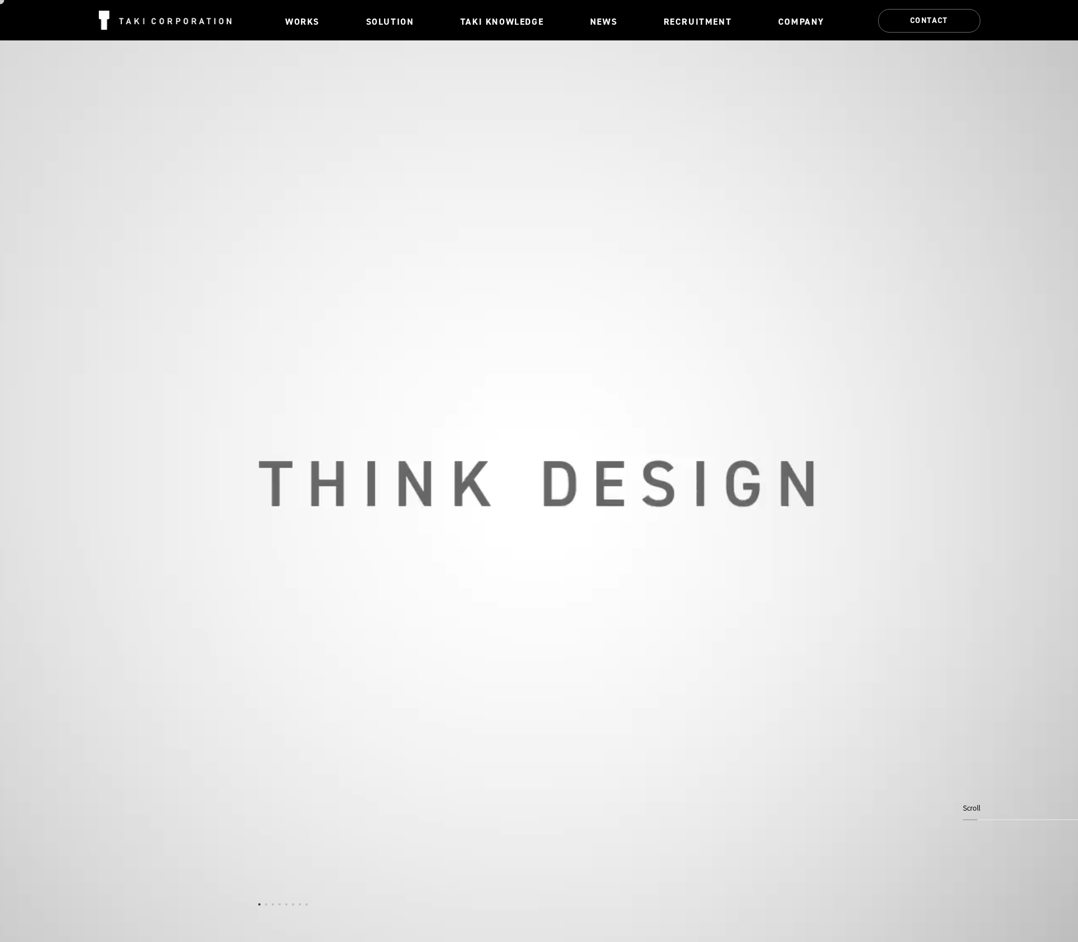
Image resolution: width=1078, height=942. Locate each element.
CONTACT (929, 20)
